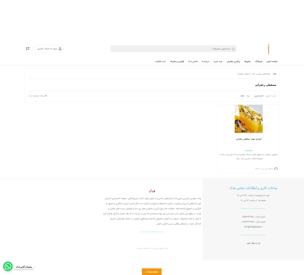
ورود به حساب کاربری (47, 48)
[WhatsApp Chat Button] (8, 266)
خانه (274, 73)
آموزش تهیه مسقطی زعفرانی (249, 139)
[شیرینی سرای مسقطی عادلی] (268, 48)
